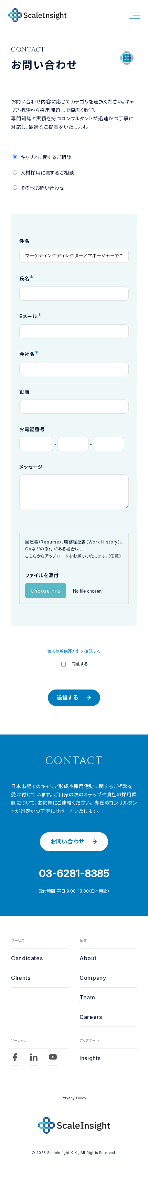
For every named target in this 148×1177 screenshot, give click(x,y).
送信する (67, 697)
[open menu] (134, 15)
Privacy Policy (74, 1098)
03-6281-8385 (74, 873)
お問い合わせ (67, 841)
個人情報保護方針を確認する (74, 651)
